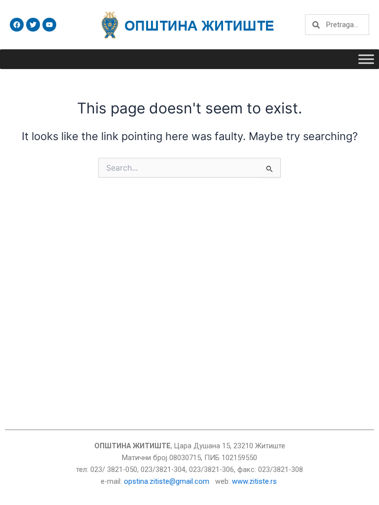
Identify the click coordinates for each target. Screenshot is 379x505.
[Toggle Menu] (366, 59)
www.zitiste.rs (255, 481)
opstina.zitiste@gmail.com (166, 481)
